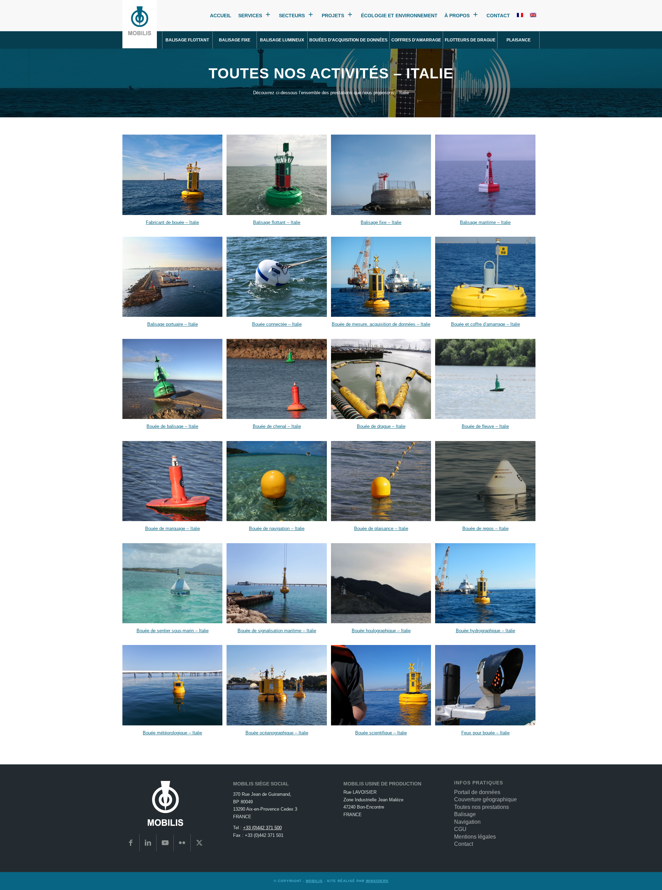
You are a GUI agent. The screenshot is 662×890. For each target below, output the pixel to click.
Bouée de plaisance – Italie (381, 528)
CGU (460, 829)
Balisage (465, 814)
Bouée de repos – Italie (485, 528)
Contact (498, 15)
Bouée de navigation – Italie (276, 528)
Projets (333, 15)
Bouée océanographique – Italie (276, 732)
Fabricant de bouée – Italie (172, 222)
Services (250, 15)
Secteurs (292, 15)
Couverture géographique (485, 799)
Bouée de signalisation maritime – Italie (277, 630)
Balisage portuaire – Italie (172, 324)
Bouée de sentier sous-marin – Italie (173, 630)
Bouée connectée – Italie (277, 324)
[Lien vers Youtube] (165, 842)
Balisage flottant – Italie (276, 222)
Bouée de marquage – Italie (172, 528)
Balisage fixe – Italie (381, 222)
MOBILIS (314, 881)
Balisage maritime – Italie (485, 222)
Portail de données (477, 792)
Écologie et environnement (399, 15)
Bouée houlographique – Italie (381, 630)
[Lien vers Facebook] (130, 842)
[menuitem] (187, 40)
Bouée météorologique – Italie (172, 732)
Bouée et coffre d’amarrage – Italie (485, 324)
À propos (457, 15)
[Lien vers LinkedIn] (148, 842)
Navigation (467, 822)
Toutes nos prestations (481, 807)
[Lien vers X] (199, 842)
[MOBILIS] (139, 24)
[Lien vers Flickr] (182, 842)
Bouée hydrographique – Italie (485, 630)
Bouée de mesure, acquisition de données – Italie (381, 324)
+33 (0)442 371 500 (262, 827)
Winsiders (377, 881)
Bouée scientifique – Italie (381, 732)
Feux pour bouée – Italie (485, 732)
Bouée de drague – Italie (381, 426)
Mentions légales (475, 837)
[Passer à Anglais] (533, 15)
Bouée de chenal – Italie (277, 426)
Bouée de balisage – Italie (172, 426)
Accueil (220, 15)
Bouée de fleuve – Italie (485, 426)
